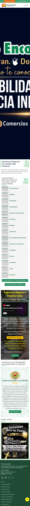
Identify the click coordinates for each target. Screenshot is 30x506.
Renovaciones (5, 504)
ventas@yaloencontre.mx (9, 472)
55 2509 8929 (9, 473)
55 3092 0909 (6, 470)
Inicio (3, 481)
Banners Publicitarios (7, 499)
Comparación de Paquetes (8, 494)
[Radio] (12, 477)
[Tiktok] (9, 477)
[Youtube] (5, 477)
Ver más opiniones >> (15, 411)
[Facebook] (2, 477)
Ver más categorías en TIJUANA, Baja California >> (15, 280)
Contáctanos (15, 355)
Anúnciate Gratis (10, 1)
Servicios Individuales (7, 497)
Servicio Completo (6, 491)
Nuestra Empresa (6, 484)
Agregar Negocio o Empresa (15, 337)
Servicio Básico (5, 489)
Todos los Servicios (7, 502)
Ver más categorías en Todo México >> (15, 284)
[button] (1, 83)
